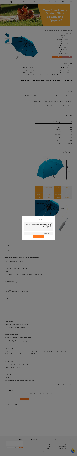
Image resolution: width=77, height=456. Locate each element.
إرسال (38, 236)
